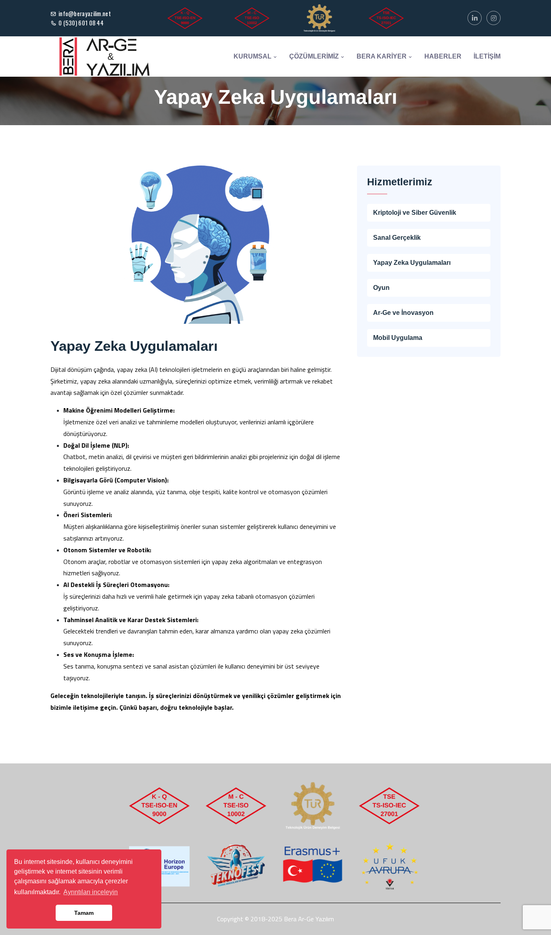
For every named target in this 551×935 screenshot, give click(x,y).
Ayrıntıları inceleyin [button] (90, 892)
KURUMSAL (253, 56)
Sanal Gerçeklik (397, 237)
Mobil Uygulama (397, 337)
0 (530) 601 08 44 (81, 22)
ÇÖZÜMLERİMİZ (314, 56)
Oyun (381, 287)
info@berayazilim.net (84, 13)
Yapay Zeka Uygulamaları (412, 262)
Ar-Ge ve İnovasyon (403, 312)
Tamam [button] (84, 913)
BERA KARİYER (382, 56)
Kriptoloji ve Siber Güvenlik (414, 212)
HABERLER (442, 56)
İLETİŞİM (487, 56)
